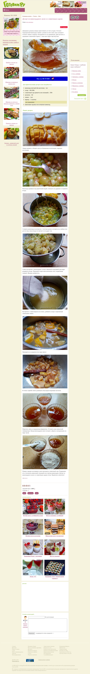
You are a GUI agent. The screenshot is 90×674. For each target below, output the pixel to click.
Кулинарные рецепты (27, 16)
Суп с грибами (76, 74)
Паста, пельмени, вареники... (35, 647)
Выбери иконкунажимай (25, 624)
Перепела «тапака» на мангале (11, 124)
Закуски (14, 653)
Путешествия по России (65, 653)
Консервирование (16, 654)
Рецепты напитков (32, 654)
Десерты (35, 16)
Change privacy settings (44, 659)
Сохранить (64, 27)
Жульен (74, 80)
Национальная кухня (49, 652)
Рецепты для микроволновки (51, 650)
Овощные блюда (32, 646)
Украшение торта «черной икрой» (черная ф (54, 577)
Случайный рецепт (48, 654)
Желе (24, 493)
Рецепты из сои (47, 647)
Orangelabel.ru (15, 661)
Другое (74, 89)
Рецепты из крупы (32, 650)
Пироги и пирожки (77, 83)
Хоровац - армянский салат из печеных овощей (11, 144)
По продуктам (47, 653)
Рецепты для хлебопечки (50, 649)
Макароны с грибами (78, 86)
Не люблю (75, 92)
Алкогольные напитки (49, 646)
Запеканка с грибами (77, 77)
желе (36, 493)
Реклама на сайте (64, 650)
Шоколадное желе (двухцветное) (55, 536)
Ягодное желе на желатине (33, 536)
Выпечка (14, 647)
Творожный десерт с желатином (33, 556)
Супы (13, 650)
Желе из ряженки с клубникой (54, 515)
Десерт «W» (33, 576)
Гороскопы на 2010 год (65, 652)
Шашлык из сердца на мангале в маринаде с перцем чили (11, 103)
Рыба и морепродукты (17, 652)
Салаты (14, 646)
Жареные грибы (76, 71)
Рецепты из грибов (32, 652)
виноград (30, 493)
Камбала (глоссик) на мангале (11, 63)
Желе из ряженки (55, 556)
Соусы (29, 653)
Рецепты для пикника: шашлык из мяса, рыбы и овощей (11, 42)
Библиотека (62, 647)
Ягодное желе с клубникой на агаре (33, 515)
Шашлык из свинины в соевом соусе (11, 83)
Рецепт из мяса (15, 649)
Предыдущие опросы (79, 98)
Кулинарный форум (64, 646)
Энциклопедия (63, 649)
